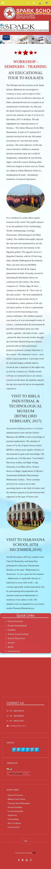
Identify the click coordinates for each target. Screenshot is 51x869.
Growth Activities (15, 811)
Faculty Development (17, 625)
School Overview (15, 621)
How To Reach (14, 823)
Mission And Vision (16, 799)
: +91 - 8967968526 (16, 715)
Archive (11, 643)
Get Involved (13, 651)
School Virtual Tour (16, 638)
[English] (47, 3)
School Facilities (15, 807)
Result (10, 647)
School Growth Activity (18, 634)
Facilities (12, 630)
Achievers (12, 815)
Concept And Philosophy (19, 803)
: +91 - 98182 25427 (16, 720)
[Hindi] (40, 3)
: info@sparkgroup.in (17, 725)
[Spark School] (25, 13)
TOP (25, 841)
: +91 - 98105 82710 (16, 711)
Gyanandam (13, 819)
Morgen (31, 853)
